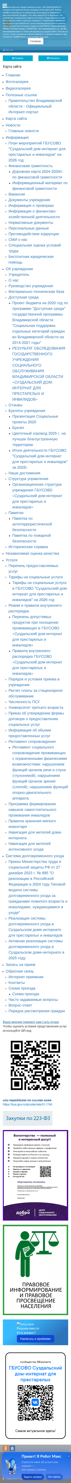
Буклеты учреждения (27, 410)
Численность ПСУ (24, 701)
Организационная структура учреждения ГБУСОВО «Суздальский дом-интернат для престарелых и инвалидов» (37, 495)
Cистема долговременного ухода (35, 855)
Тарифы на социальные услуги (36, 576)
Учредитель (19, 274)
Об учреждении (19, 268)
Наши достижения (24, 472)
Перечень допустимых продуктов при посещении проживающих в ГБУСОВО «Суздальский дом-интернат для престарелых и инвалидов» (37, 631)
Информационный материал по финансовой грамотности (40, 185)
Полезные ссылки (21, 94)
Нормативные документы (31, 222)
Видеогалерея (18, 88)
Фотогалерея (17, 81)
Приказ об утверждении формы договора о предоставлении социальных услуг (36, 718)
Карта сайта (16, 118)
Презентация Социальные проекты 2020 (35, 418)
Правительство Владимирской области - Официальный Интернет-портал (35, 106)
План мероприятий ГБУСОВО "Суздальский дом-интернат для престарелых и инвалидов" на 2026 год (37, 151)
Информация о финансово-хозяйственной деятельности (34, 213)
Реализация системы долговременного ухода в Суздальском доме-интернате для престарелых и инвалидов (35, 926)
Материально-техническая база (36, 291)
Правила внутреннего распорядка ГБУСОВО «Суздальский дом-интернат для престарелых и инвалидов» (37, 662)
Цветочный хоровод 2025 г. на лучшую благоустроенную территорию (39, 438)
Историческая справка (28, 546)
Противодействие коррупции (34, 233)
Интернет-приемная (26, 976)
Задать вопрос (33, 1477)
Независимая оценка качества (32, 553)
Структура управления (28, 478)
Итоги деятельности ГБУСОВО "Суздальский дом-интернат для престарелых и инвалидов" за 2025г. (40, 458)
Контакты (54, 58)
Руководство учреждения (31, 285)
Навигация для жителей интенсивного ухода (30, 846)
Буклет (18, 427)
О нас (14, 280)
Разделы (18, 58)
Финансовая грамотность (31, 165)
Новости (13, 125)
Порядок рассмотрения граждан (37, 1010)
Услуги (11, 559)
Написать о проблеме (35, 1338)
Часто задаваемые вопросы (33, 999)
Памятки (16, 512)
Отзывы (15, 404)
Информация (17, 137)
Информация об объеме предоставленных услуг (30, 732)
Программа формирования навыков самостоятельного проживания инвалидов (32, 809)
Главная (13, 75)
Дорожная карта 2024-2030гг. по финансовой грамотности (38, 174)
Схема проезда (22, 988)
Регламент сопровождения (32, 741)
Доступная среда (24, 297)
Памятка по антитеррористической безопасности (32, 523)
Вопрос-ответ (20, 1005)
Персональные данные (29, 228)
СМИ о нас (18, 239)
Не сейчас (54, 1477)
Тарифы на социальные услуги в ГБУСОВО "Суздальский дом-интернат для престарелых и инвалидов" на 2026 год (40, 591)
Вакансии (17, 194)
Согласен (35, 41)
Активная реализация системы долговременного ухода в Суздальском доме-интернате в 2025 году (36, 949)
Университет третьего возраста (36, 707)
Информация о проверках (31, 205)
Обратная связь (20, 971)
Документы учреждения (29, 199)
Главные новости (24, 130)
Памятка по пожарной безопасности (31, 538)
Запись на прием (20, 964)
